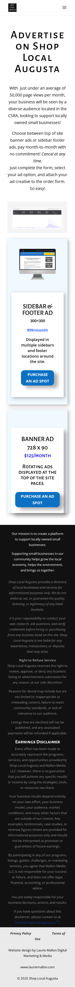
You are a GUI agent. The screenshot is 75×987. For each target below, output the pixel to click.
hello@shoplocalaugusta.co (35, 922)
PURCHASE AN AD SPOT (37, 378)
